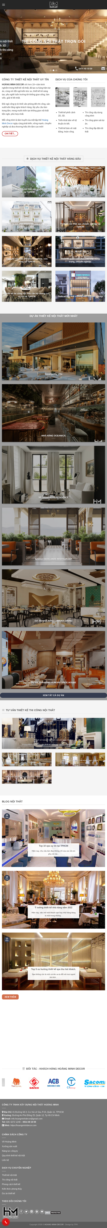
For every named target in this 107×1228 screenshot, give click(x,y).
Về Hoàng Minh (9, 1141)
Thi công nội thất (9, 1179)
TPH (76, 1224)
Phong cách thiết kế (11, 1184)
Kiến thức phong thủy (12, 1188)
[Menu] (3, 4)
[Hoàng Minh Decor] (53, 4)
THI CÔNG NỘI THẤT (80, 98)
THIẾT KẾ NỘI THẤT (63, 96)
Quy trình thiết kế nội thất (13, 1155)
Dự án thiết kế (8, 1193)
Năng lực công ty (10, 1151)
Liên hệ (5, 1160)
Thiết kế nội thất (9, 1175)
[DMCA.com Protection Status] (53, 1212)
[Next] (101, 41)
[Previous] (5, 41)
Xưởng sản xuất (9, 1146)
